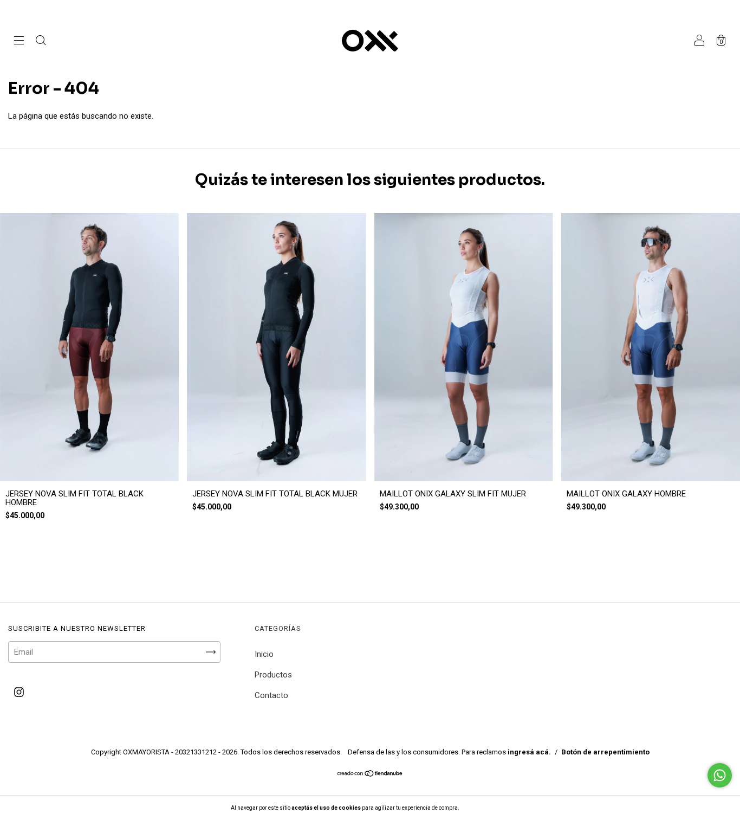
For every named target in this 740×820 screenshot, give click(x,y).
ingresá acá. (529, 752)
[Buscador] (40, 42)
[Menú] (19, 42)
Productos (273, 675)
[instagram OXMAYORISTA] (19, 693)
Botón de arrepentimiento (605, 752)
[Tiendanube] (370, 774)
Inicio (264, 654)
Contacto (271, 695)
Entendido (488, 807)
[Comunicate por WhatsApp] (719, 775)
